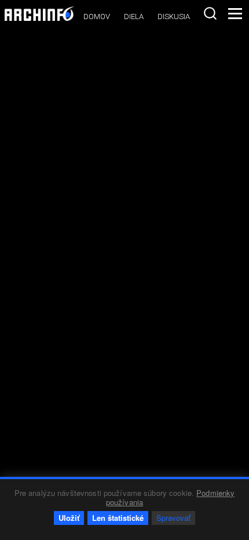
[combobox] (210, 13)
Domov (96, 16)
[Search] (210, 13)
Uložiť (68, 517)
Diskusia (174, 16)
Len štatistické (118, 517)
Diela (134, 16)
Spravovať (173, 517)
